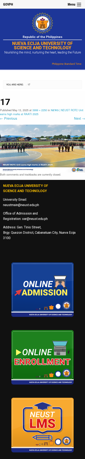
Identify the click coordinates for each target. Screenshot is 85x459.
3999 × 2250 (39, 110)
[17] (42, 148)
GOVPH (8, 4)
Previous (8, 118)
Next (79, 118)
